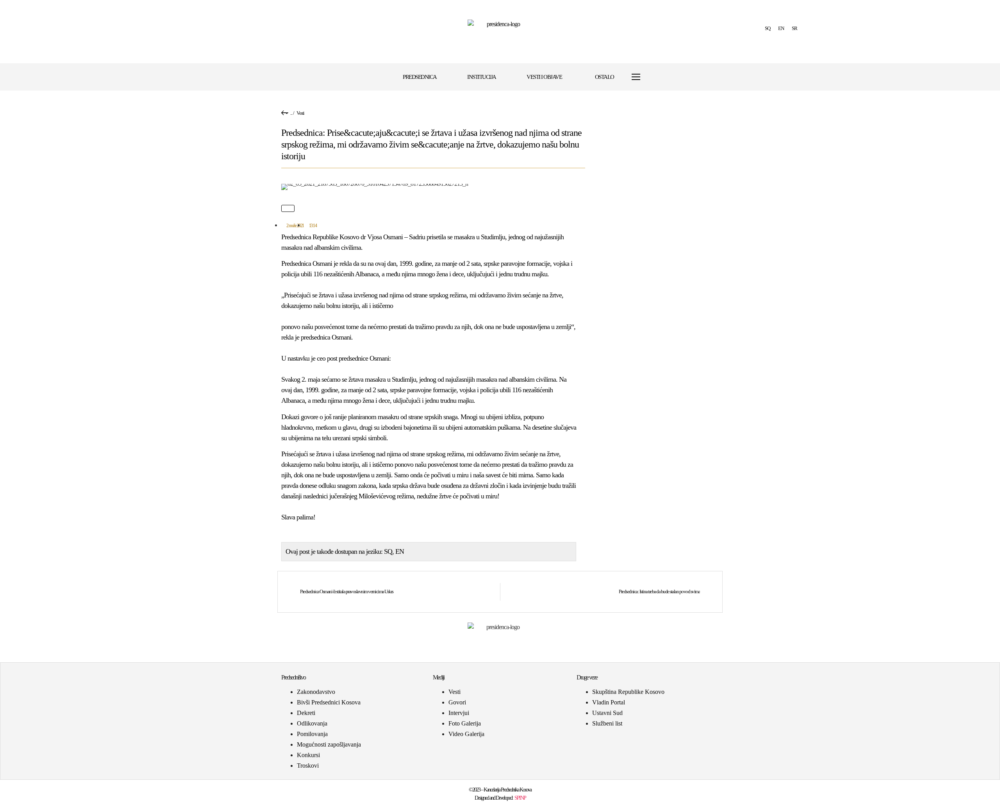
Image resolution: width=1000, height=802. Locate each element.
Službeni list (607, 723)
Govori (457, 702)
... (291, 113)
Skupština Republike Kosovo (628, 691)
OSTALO (604, 77)
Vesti (300, 113)
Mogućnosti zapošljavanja (329, 744)
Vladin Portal (608, 702)
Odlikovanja (312, 723)
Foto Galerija (464, 723)
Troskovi (308, 765)
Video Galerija (466, 734)
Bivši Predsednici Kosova (329, 702)
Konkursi (308, 755)
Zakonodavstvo (316, 691)
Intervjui (458, 713)
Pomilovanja (312, 734)
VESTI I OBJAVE (544, 77)
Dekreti (306, 713)
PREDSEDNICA (420, 77)
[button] (654, 77)
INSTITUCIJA (481, 77)
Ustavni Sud (607, 713)
